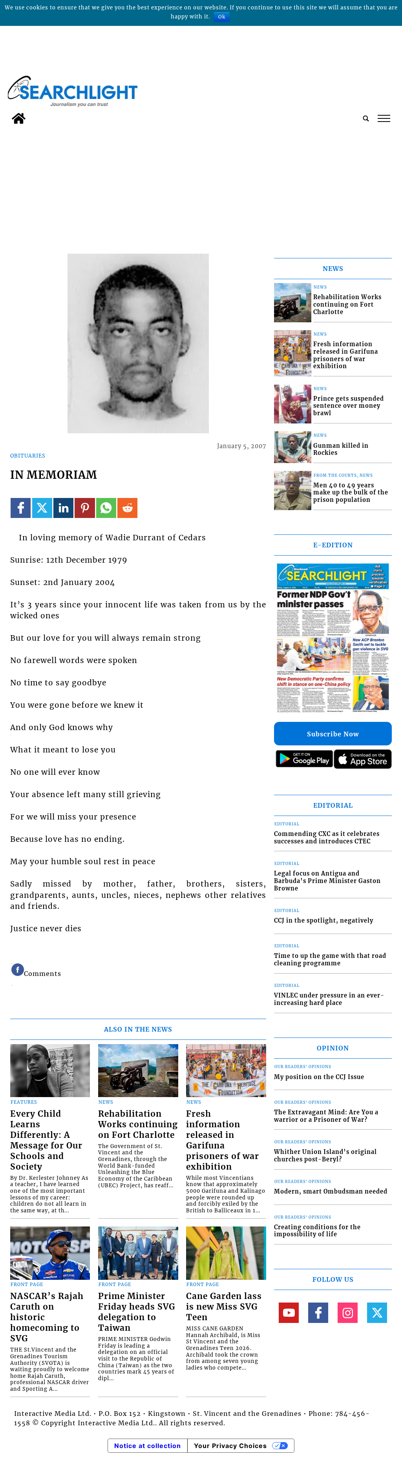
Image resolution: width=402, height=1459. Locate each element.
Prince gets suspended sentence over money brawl (348, 406)
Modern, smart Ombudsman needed (330, 1191)
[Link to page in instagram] (348, 1313)
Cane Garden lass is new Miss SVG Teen (224, 1307)
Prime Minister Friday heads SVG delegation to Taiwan (136, 1312)
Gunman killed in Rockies (341, 449)
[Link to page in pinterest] (85, 508)
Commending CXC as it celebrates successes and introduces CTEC (327, 837)
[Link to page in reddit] (127, 508)
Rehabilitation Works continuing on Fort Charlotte (138, 1124)
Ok (221, 17)
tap (383, 118)
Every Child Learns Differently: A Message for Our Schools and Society (46, 1140)
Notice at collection (147, 1446)
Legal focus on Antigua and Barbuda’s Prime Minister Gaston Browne (327, 881)
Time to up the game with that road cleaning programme (330, 959)
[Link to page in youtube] (289, 1313)
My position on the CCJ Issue (319, 1077)
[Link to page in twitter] (42, 508)
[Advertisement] (201, 187)
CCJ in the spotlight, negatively (323, 920)
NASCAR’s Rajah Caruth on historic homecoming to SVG (47, 1317)
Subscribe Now (333, 734)
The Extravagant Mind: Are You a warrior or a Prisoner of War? (326, 1116)
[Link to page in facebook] (21, 508)
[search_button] (366, 118)
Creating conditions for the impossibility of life (317, 1231)
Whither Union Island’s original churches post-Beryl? (325, 1155)
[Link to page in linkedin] (63, 508)
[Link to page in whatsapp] (106, 508)
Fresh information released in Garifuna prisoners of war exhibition (222, 1140)
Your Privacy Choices (230, 1446)
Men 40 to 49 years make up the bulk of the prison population (350, 492)
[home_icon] (19, 118)
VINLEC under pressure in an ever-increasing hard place (329, 999)
